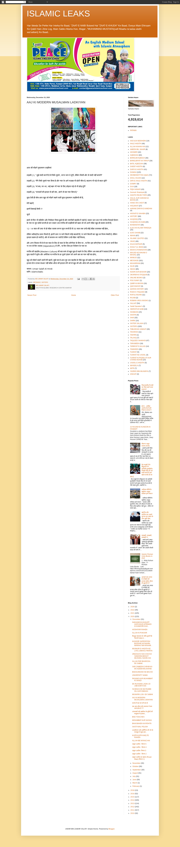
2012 (132, 807)
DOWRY (133, 184)
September (136, 770)
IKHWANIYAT (135, 225)
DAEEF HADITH (136, 166)
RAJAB (133, 298)
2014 (132, 800)
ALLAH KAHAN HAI (137, 147)
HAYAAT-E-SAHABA (137, 213)
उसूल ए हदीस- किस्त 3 (139, 751)
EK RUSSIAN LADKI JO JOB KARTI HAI (141, 685)
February (136, 786)
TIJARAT (133, 352)
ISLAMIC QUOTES (137, 238)
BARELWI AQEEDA (137, 158)
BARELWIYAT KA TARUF (139, 161)
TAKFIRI (133, 335)
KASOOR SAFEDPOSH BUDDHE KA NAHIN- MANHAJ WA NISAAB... (142, 643)
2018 (132, 790)
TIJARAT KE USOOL (138, 355)
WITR (132, 368)
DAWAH (133, 172)
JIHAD (132, 241)
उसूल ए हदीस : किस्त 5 (139, 744)
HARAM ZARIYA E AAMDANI (141, 209)
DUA (132, 187)
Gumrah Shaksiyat (137, 192)
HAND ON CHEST (137, 203)
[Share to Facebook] (91, 279)
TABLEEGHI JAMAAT (138, 329)
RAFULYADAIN (136, 295)
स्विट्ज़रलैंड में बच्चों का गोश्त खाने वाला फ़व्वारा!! (147, 387)
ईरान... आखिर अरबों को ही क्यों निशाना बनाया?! (146, 408)
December (136, 619)
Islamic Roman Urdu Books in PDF (147, 556)
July (134, 776)
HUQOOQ (134, 219)
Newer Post (31, 295)
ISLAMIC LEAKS (58, 13)
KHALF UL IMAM (136, 247)
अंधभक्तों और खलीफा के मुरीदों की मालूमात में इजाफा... (142, 712)
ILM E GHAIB (135, 233)
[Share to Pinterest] (93, 279)
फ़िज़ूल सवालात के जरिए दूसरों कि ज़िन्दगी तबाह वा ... (142, 637)
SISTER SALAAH (136, 323)
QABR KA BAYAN (136, 283)
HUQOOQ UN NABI (137, 222)
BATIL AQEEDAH (136, 164)
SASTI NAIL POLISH (140, 727)
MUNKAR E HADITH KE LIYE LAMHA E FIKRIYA (142, 650)
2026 (132, 607)
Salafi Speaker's (136, 306)
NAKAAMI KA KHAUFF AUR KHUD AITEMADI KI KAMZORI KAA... (141, 624)
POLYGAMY (134, 280)
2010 (132, 813)
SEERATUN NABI (137, 309)
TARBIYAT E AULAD (137, 346)
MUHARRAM (135, 263)
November (136, 763)
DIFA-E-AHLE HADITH (138, 181)
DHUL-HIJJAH (135, 178)
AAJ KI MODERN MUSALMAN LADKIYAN (142, 699)
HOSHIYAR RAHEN (139, 630)
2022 (132, 610)
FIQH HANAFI (135, 189)
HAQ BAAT (134, 206)
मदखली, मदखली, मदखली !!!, (147, 536)
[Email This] (83, 279)
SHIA (132, 318)
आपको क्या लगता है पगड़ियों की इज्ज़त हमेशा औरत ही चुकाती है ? (147, 580)
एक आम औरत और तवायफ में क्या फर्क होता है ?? (142, 707)
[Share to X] (88, 279)
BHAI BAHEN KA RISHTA (141, 723)
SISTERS (44, 282)
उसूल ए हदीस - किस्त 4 (139, 747)
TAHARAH (134, 332)
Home (73, 295)
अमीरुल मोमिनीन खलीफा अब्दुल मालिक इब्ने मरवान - (147, 492)
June (134, 780)
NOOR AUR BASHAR (138, 272)
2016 (132, 794)
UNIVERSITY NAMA (140, 675)
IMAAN (132, 236)
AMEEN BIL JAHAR (137, 149)
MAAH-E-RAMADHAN (138, 250)
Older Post (115, 295)
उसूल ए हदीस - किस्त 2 (139, 754)
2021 (132, 613)
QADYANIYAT (135, 286)
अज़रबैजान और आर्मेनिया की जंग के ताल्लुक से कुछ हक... (142, 731)
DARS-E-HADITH (136, 169)
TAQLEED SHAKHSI (138, 341)
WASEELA (134, 366)
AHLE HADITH (135, 144)
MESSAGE (37, 282)
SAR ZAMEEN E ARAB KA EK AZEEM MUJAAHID (142, 668)
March (135, 783)
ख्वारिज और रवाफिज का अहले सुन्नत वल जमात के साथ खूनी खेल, (147, 515)
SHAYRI (133, 315)
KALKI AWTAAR (136, 244)
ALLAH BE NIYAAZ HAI (141, 741)
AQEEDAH (134, 155)
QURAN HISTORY (137, 289)
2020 (132, 616)
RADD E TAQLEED (137, 292)
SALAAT (133, 303)
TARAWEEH (135, 343)
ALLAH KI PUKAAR (139, 633)
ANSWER (134, 152)
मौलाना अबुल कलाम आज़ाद (146, 445)
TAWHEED (134, 349)
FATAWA (133, 130)
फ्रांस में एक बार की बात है (140, 703)
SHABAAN (134, 312)
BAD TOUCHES (138, 717)
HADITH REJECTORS (138, 195)
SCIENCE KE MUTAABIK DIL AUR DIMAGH (141, 690)
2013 (132, 803)
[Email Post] (78, 279)
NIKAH (132, 269)
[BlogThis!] (85, 279)
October (135, 766)
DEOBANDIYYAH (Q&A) (139, 175)
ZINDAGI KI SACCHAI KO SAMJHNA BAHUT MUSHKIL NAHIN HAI (142, 656)
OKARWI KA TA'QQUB (138, 275)
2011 (132, 810)
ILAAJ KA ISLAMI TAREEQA (140, 228)
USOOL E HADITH (137, 363)
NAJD (132, 266)
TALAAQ (133, 338)
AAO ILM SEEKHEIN (138, 141)
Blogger (111, 829)
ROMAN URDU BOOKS (139, 301)
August (135, 773)
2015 (132, 797)
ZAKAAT (133, 374)
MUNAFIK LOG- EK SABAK (142, 694)
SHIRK (132, 321)
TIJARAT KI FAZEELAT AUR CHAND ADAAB (140, 359)
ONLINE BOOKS (136, 278)
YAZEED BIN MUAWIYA (139, 371)
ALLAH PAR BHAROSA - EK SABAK (141, 662)
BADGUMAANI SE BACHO (142, 672)
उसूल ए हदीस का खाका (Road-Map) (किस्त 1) (142, 758)
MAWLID (133, 258)
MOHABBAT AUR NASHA (142, 720)
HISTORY (134, 216)
